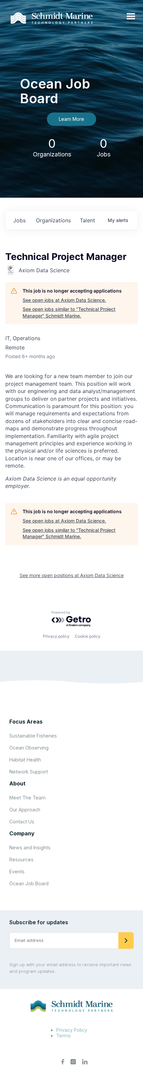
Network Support (28, 771)
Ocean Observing (29, 748)
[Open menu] (131, 16)
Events (17, 871)
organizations (53, 220)
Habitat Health (25, 759)
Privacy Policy (71, 1030)
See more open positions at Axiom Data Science (72, 575)
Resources (21, 859)
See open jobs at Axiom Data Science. (64, 300)
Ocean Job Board (29, 883)
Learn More (71, 119)
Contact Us (21, 821)
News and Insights (30, 847)
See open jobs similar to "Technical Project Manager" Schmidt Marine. (69, 312)
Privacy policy (56, 636)
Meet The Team (27, 797)
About (17, 783)
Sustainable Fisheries (33, 736)
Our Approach (24, 809)
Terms (63, 1035)
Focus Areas (26, 721)
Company (22, 833)
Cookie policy (87, 636)
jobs (19, 220)
